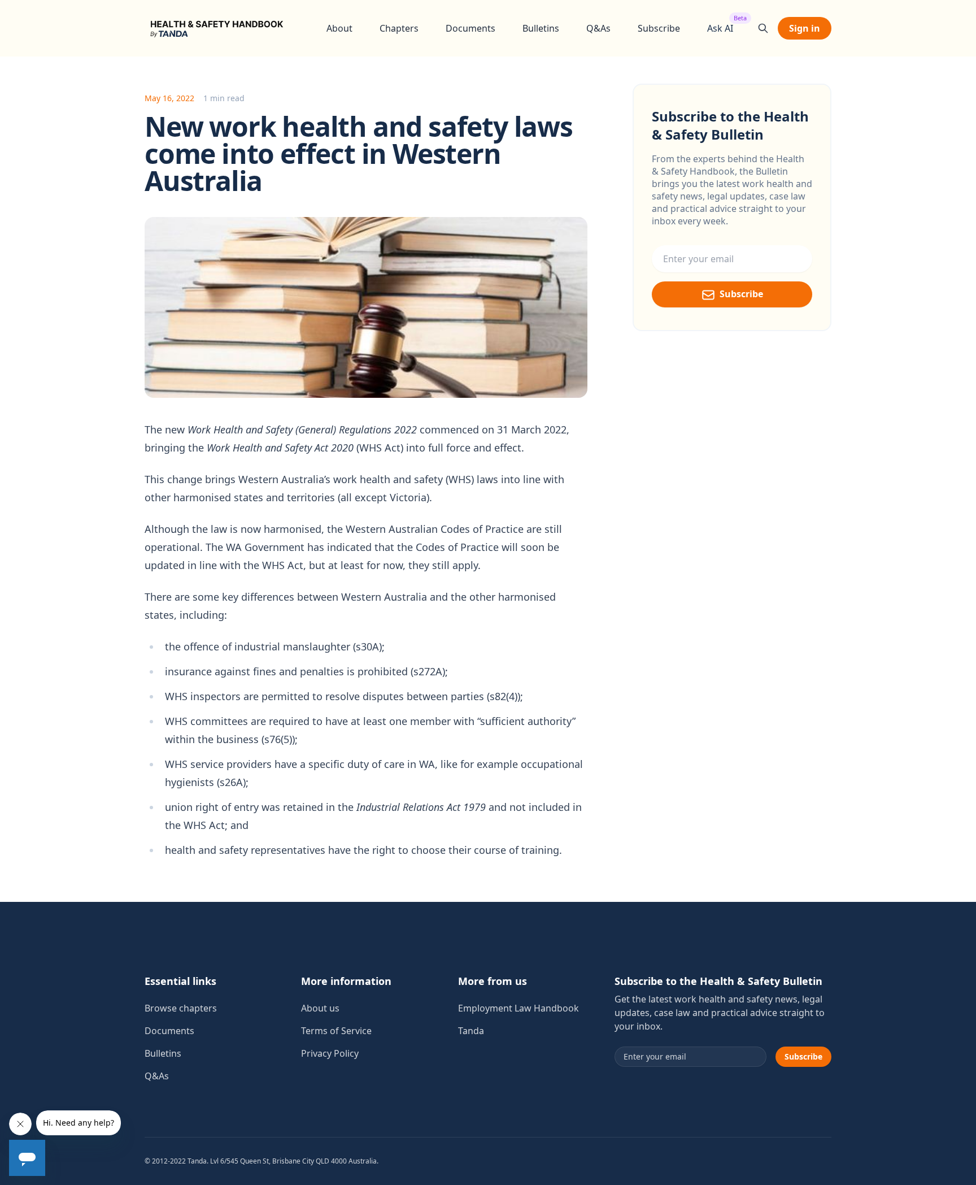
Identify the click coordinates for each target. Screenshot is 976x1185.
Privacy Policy (330, 1053)
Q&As (598, 28)
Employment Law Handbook (518, 1008)
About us (320, 1008)
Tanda (471, 1031)
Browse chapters (181, 1008)
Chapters (399, 28)
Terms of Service (336, 1031)
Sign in (804, 28)
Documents (470, 28)
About (339, 28)
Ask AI (720, 27)
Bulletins (540, 28)
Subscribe (659, 28)
